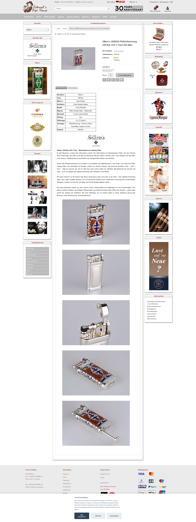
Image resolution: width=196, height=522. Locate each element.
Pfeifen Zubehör (49, 17)
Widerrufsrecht (67, 483)
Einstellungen (114, 516)
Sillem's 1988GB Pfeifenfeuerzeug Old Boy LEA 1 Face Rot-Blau (89, 28)
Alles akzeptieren (82, 516)
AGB (171, 2)
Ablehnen (98, 516)
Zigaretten (85, 17)
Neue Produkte (158, 23)
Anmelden (167, 11)
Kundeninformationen (154, 306)
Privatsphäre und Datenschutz (156, 301)
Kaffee (105, 17)
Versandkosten (153, 2)
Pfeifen (38, 17)
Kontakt (65, 493)
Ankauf (102, 477)
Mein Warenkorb (155, 11)
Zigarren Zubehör (73, 17)
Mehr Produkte (32, 56)
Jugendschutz (151, 316)
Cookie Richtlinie (152, 304)
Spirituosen (96, 17)
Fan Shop (113, 17)
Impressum (66, 474)
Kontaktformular (152, 311)
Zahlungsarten (164, 2)
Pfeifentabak (28, 17)
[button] (104, 80)
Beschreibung (61, 88)
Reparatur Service (105, 474)
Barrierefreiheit (151, 319)
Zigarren (61, 17)
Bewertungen (72, 88)
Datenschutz (66, 480)
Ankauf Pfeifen (151, 314)
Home (58, 28)
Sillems (65, 28)
